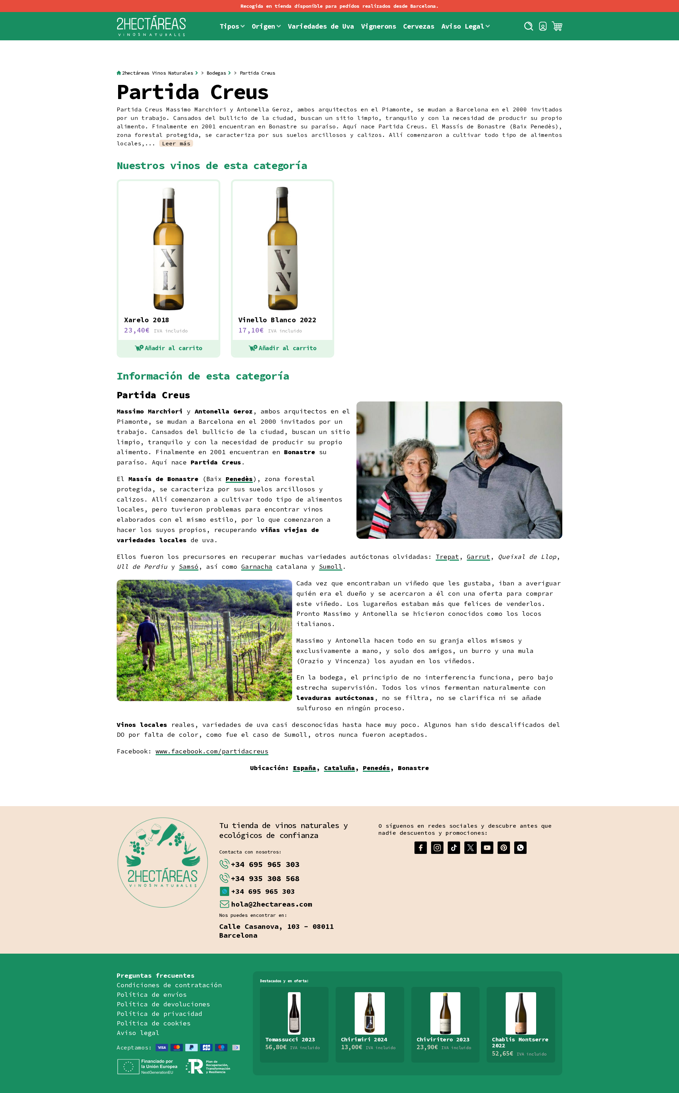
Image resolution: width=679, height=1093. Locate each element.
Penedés (376, 768)
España (304, 768)
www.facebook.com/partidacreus (212, 751)
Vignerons (378, 26)
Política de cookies (154, 1023)
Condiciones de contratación (169, 985)
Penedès (239, 479)
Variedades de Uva (321, 26)
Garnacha (256, 566)
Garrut (478, 557)
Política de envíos (152, 994)
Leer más (176, 143)
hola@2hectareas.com (271, 904)
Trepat (447, 557)
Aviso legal (138, 1033)
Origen (263, 26)
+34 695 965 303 (265, 864)
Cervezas (418, 26)
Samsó (188, 566)
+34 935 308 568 (265, 878)
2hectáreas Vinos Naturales (157, 73)
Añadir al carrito (173, 348)
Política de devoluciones (163, 1004)
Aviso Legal (462, 26)
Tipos (229, 26)
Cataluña (339, 768)
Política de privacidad (159, 1014)
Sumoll (330, 566)
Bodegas (216, 73)
